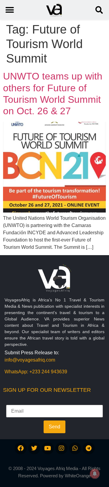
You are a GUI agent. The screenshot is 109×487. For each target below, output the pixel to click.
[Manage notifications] (95, 474)
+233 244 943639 (48, 371)
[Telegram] (89, 448)
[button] (99, 10)
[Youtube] (48, 448)
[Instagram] (61, 448)
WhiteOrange (78, 475)
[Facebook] (21, 448)
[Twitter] (34, 448)
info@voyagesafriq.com (30, 359)
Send (54, 426)
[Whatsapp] (75, 448)
